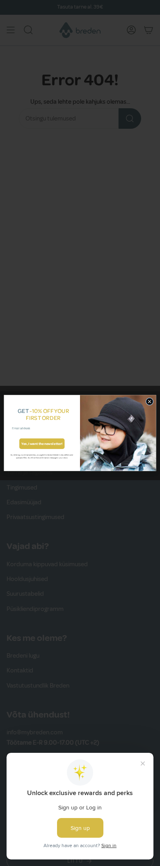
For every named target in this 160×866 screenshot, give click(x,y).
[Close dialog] (149, 401)
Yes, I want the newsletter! (42, 444)
